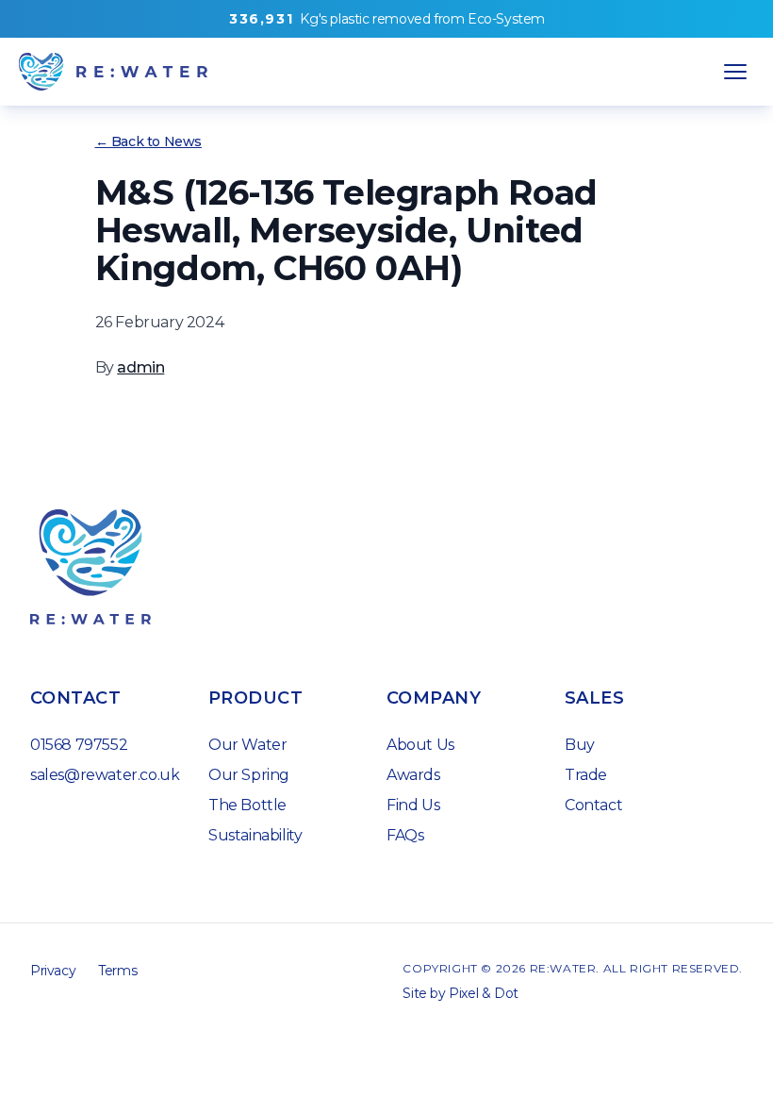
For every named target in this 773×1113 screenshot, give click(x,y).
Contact (593, 805)
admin (140, 367)
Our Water (247, 745)
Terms (117, 970)
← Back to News (148, 141)
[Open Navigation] (735, 72)
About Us (420, 745)
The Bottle (247, 805)
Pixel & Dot (483, 993)
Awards (413, 775)
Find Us (412, 805)
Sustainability (255, 835)
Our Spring (248, 775)
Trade (586, 775)
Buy (580, 745)
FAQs (404, 835)
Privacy (52, 970)
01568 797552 (78, 745)
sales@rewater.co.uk (104, 775)
